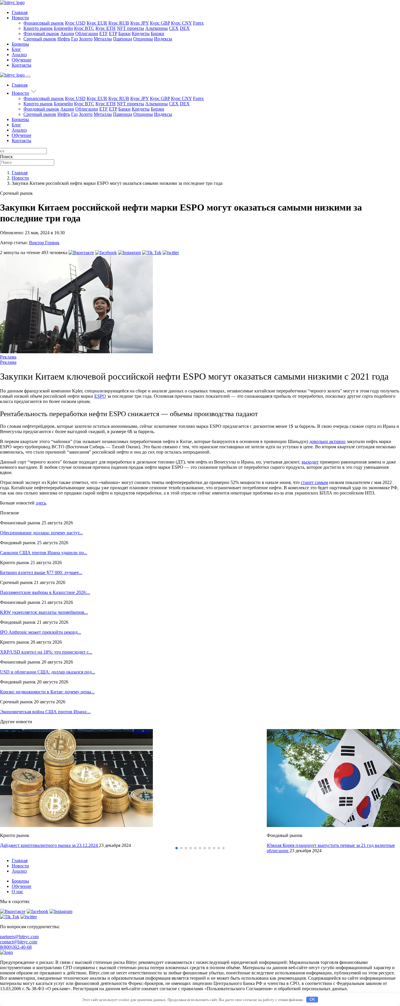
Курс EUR (97, 22)
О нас (17, 891)
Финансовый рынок (43, 22)
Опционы (143, 38)
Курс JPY (139, 22)
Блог (16, 49)
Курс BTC (84, 28)
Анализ (19, 54)
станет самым (314, 482)
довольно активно (327, 441)
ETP (113, 33)
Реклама (8, 356)
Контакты (21, 65)
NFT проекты (130, 28)
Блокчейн (63, 28)
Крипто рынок (38, 28)
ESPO (100, 396)
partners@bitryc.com (19, 936)
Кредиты (141, 33)
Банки (124, 33)
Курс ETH (105, 28)
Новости (20, 17)
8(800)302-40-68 (16, 947)
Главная (20, 12)
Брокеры (20, 44)
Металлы (103, 38)
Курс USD (75, 22)
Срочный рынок (39, 38)
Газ (74, 38)
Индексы (163, 38)
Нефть (63, 38)
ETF (103, 33)
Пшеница (122, 38)
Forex (198, 22)
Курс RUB (118, 22)
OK (312, 999)
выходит (310, 461)
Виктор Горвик (44, 242)
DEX (185, 28)
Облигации (86, 33)
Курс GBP (160, 22)
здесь (41, 502)
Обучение (21, 59)
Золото (86, 38)
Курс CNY (181, 22)
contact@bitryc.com (18, 941)
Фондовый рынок (41, 33)
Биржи (157, 33)
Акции (67, 33)
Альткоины (156, 28)
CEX (174, 28)
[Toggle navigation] (28, 76)
